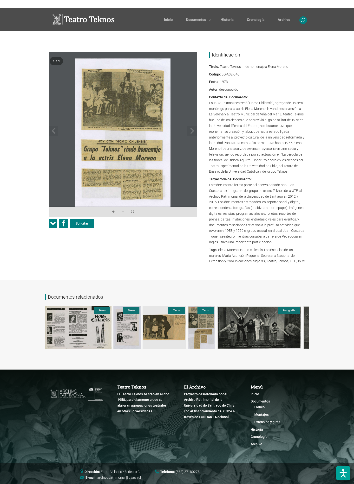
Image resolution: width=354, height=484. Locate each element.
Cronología (255, 20)
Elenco (259, 407)
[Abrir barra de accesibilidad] (343, 473)
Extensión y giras (267, 422)
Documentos (196, 20)
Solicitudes (194, 3)
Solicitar (82, 223)
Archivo (284, 20)
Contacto (239, 3)
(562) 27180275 (188, 472)
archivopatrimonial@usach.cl (119, 477)
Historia (227, 20)
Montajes (261, 414)
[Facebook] (63, 225)
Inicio (168, 20)
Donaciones (217, 3)
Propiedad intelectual (266, 3)
